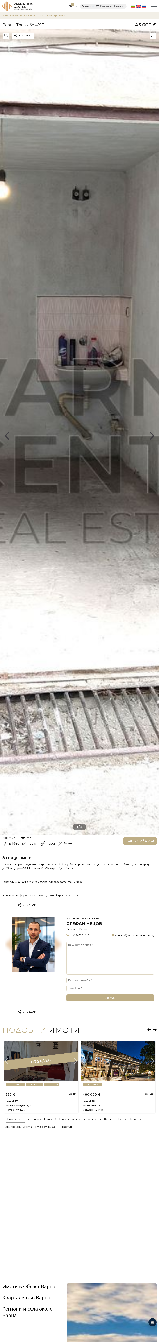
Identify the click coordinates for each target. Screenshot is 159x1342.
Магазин (67, 1126)
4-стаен (94, 1119)
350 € (10, 1094)
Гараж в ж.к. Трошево (52, 15)
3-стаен (78, 1119)
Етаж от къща (45, 1126)
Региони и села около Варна (27, 1312)
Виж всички (15, 1119)
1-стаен (49, 1119)
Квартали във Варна (26, 1297)
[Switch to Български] (133, 6)
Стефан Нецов (84, 923)
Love (6, 36)
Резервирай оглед (139, 840)
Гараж (63, 1119)
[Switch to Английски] (138, 6)
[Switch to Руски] (144, 6)
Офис (121, 1119)
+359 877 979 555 (80, 935)
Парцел (134, 1119)
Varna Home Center (14, 15)
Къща (108, 1119)
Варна (83, 929)
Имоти (32, 15)
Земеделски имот (18, 1126)
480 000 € (91, 1094)
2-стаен (34, 1119)
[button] (7, 436)
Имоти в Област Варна (28, 1286)
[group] (79, 432)
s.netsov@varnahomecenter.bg (134, 935)
